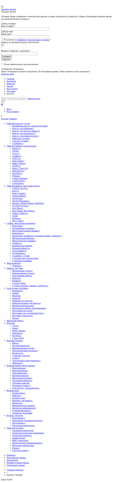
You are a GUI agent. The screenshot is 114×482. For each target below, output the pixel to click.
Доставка (11, 91)
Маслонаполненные (22, 378)
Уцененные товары (16, 465)
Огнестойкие (19, 251)
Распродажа (12, 460)
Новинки (11, 455)
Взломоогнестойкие (22, 246)
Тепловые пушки (21, 385)
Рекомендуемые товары (18, 462)
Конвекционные (20, 375)
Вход (9, 109)
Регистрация (13, 111)
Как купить (12, 88)
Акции (10, 86)
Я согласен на (27, 40)
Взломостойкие (21, 248)
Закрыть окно (7, 74)
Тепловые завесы (20, 383)
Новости (11, 84)
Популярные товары (16, 457)
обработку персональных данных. (34, 40)
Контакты (11, 81)
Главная (10, 79)
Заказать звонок (8, 9)
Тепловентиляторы (22, 380)
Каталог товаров (9, 119)
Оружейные (19, 253)
